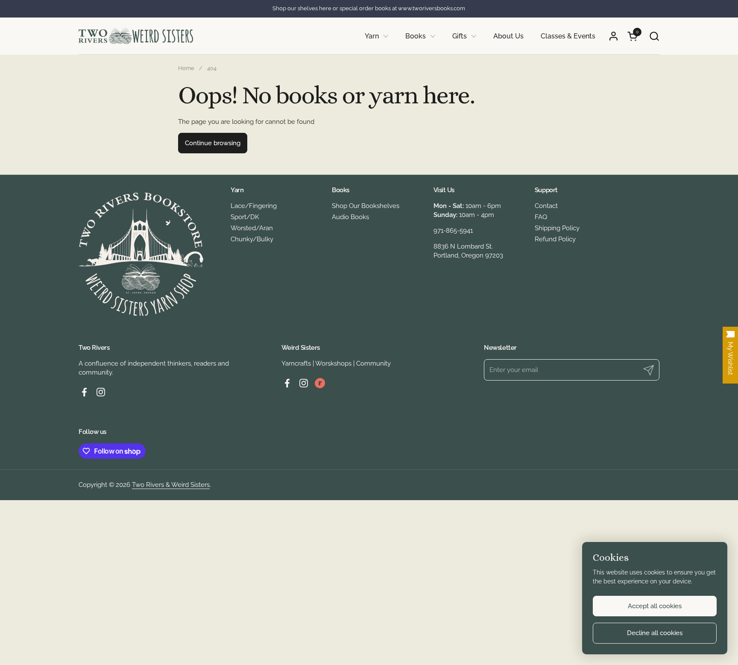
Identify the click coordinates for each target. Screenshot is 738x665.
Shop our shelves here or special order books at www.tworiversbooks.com (368, 9)
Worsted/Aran (252, 228)
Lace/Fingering (254, 206)
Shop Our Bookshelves (365, 206)
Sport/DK (245, 217)
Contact (546, 206)
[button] (654, 36)
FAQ (541, 217)
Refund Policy (555, 239)
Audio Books (350, 217)
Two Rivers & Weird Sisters (171, 485)
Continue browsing (212, 143)
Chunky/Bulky (252, 239)
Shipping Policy (557, 228)
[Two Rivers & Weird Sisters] (136, 36)
